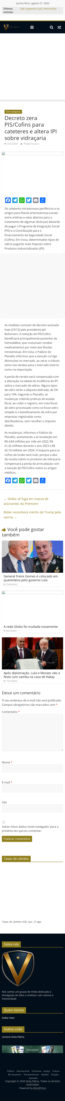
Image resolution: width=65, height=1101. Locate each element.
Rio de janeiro (14, 1074)
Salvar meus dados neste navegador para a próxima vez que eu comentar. (30, 829)
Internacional (23, 1071)
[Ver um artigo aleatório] (59, 27)
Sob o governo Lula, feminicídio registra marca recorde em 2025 (38, 10)
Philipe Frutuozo (31, 143)
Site (4, 802)
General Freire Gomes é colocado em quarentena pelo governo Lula (31, 578)
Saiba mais (8, 1017)
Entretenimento (31, 1074)
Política (10, 1071)
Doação (55, 1074)
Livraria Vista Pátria (13, 1036)
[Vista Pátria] (11, 27)
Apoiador (33, 1078)
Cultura (55, 1071)
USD (24, 921)
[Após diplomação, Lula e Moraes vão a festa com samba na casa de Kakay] (32, 639)
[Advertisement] (32, 67)
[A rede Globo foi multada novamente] (32, 593)
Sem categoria (13, 111)
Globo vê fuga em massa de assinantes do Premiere (26, 501)
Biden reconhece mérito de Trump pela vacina (32, 514)
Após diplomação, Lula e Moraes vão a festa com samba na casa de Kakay (32, 675)
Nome (7, 762)
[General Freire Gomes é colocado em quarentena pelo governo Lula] (32, 543)
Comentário (11, 712)
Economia (36, 1071)
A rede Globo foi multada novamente (31, 626)
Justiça (47, 1071)
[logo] (18, 951)
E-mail (7, 782)
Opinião (45, 1074)
